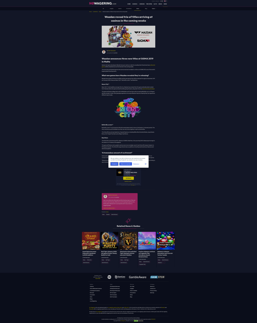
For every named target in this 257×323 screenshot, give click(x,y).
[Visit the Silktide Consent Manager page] (145, 164)
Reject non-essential (126, 164)
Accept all (114, 164)
